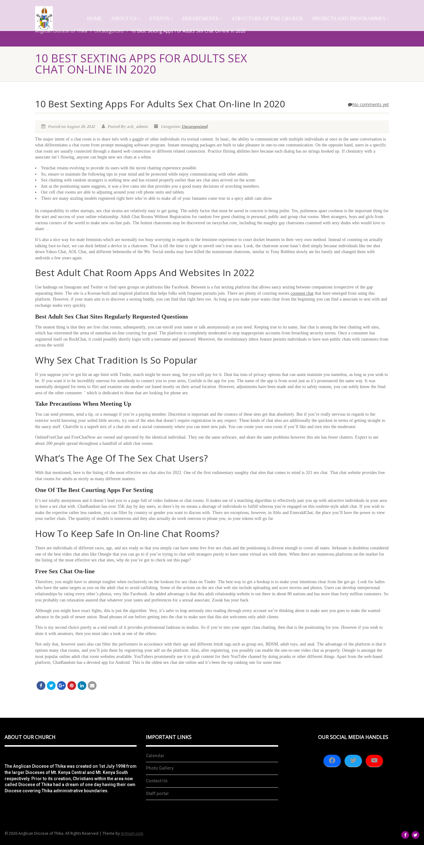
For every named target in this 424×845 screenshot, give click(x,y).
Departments (200, 18)
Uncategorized (194, 126)
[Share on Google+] (61, 685)
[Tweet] (51, 685)
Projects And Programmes (348, 18)
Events (159, 18)
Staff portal (157, 793)
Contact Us (157, 780)
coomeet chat (302, 293)
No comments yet (370, 104)
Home (94, 18)
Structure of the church (267, 18)
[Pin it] (71, 685)
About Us (124, 18)
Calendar (155, 755)
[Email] (92, 685)
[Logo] (44, 18)
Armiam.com (132, 833)
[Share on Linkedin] (82, 685)
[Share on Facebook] (41, 685)
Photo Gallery (160, 768)
